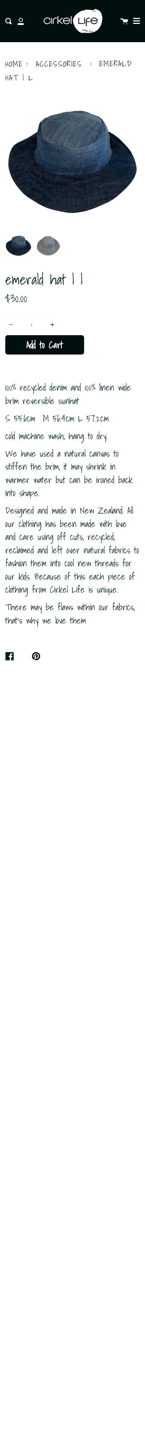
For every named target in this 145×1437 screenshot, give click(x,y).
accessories (59, 64)
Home (14, 64)
